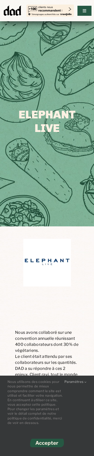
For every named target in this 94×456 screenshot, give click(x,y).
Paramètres (74, 382)
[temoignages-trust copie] (50, 7)
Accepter (46, 443)
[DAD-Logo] (12, 7)
